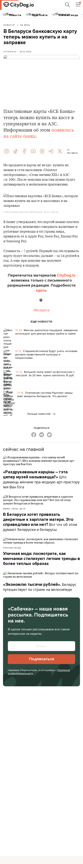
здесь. (41, 290)
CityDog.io (10, 51)
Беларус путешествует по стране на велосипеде (39, 587)
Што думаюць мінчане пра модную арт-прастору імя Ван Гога (41, 480)
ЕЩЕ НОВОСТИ (41, 321)
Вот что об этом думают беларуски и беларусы (40, 522)
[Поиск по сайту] (67, 4)
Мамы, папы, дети (14, 508)
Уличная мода (12, 547)
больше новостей (39, 414)
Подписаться (41, 659)
